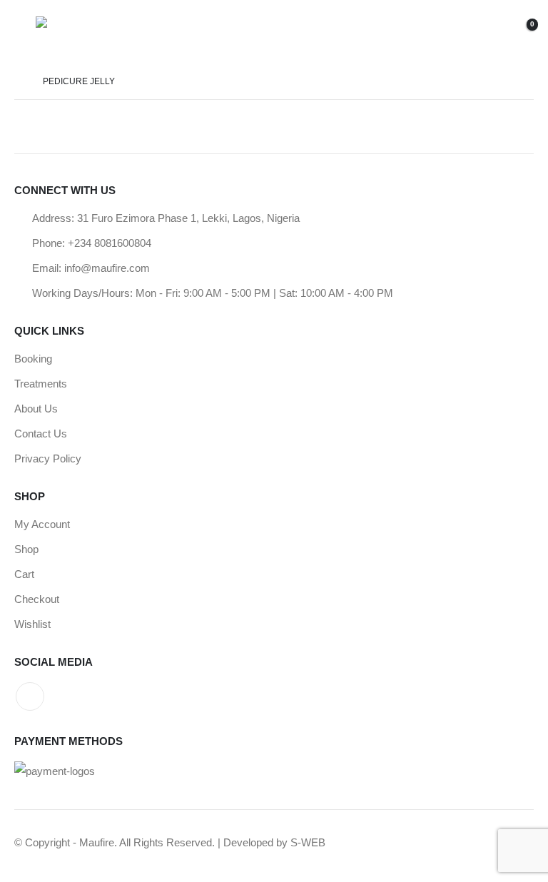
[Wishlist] (486, 32)
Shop (26, 549)
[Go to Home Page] (18, 82)
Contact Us (40, 433)
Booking (33, 359)
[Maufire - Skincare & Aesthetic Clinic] (75, 32)
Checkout (36, 599)
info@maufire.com (107, 268)
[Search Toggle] (423, 32)
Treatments (40, 383)
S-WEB (307, 842)
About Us (36, 408)
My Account (42, 524)
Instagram (30, 696)
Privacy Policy (47, 458)
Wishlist (32, 624)
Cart (24, 574)
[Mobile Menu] (25, 32)
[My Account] (453, 32)
